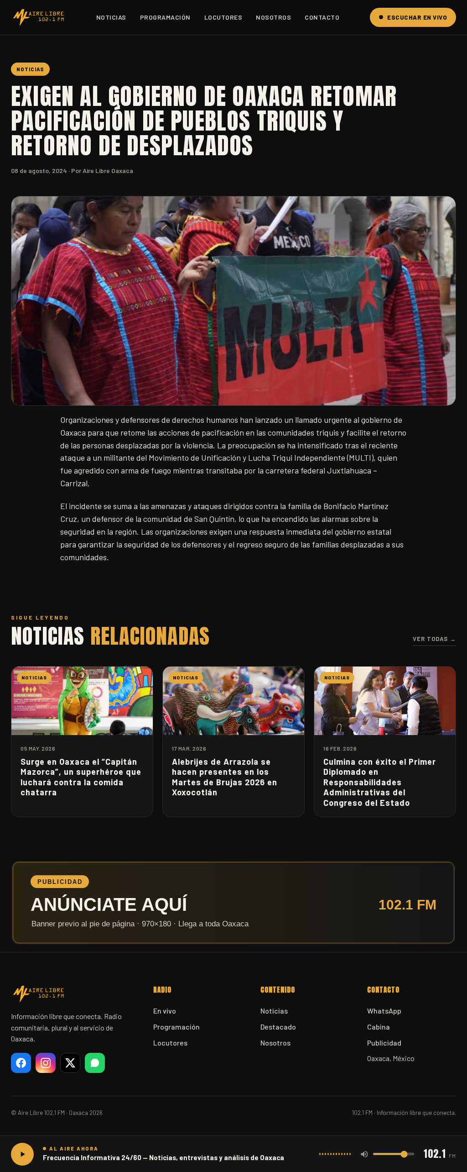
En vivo (164, 1010)
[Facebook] (21, 1063)
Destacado (278, 1026)
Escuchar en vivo (417, 17)
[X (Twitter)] (70, 1063)
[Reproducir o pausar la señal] (22, 1154)
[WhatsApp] (95, 1063)
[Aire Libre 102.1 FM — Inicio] (38, 17)
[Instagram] (46, 1063)
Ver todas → (434, 638)
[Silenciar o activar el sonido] (364, 1154)
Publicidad (384, 1042)
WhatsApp (384, 1010)
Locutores (223, 17)
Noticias (111, 17)
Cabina (378, 1026)
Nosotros (273, 17)
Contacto (322, 17)
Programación (165, 17)
